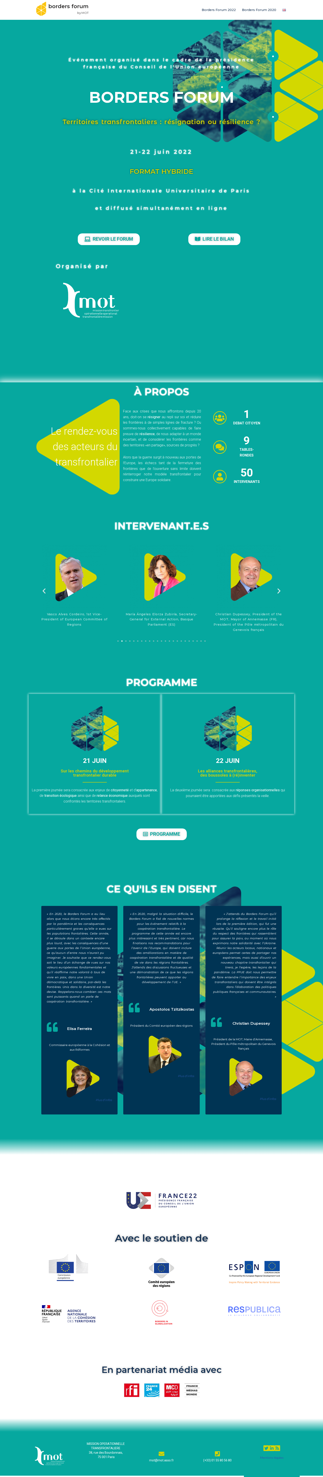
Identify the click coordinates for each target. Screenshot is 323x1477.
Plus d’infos (104, 1100)
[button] (44, 591)
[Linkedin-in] (271, 1448)
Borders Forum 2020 (259, 10)
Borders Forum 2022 (219, 10)
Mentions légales (272, 1457)
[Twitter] (266, 1448)
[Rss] (277, 1448)
